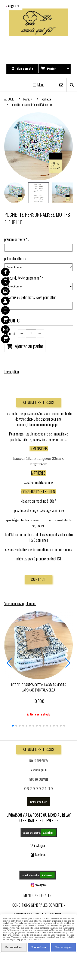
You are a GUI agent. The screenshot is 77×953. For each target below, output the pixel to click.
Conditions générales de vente (37, 905)
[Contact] (5, 291)
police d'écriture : (15, 258)
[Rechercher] (72, 85)
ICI (59, 558)
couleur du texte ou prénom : (23, 278)
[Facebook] (5, 272)
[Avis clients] (5, 281)
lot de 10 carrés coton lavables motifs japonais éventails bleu (38, 687)
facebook (38, 854)
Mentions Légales (37, 895)
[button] (13, 726)
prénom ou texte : (16, 239)
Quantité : (10, 333)
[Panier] (5, 320)
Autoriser (48, 832)
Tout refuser (38, 947)
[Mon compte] (5, 301)
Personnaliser (13, 947)
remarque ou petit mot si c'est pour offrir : (30, 297)
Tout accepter (63, 947)
